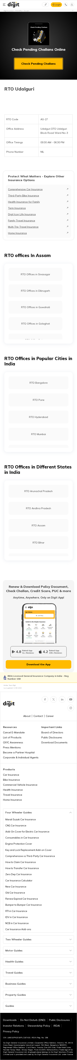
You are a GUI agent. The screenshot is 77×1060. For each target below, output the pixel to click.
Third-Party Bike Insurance (23, 195)
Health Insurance (13, 789)
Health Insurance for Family (24, 201)
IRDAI (57, 1025)
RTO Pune (38, 399)
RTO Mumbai (38, 434)
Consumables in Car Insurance (22, 837)
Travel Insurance (12, 794)
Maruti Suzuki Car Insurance (20, 819)
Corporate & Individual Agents (20, 757)
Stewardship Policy (39, 1025)
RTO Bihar (38, 542)
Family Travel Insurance (21, 220)
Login (58, 4)
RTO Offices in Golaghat (35, 323)
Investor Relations (13, 1025)
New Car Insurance (15, 886)
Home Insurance (17, 233)
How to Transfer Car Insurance (22, 868)
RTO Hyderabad (38, 417)
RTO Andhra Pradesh (38, 508)
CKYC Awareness (13, 742)
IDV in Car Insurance (16, 917)
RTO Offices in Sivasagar (35, 274)
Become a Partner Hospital (19, 752)
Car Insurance (11, 774)
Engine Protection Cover (18, 843)
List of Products (12, 737)
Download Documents (54, 742)
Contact (38, 716)
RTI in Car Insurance (16, 911)
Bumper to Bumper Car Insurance (23, 904)
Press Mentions (12, 747)
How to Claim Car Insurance (20, 862)
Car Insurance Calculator (18, 880)
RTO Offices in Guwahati (35, 307)
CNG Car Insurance (15, 825)
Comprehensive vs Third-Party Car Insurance (30, 856)
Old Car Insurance (15, 892)
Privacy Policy (11, 1031)
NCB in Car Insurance (17, 923)
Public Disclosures (51, 737)
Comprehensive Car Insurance (25, 189)
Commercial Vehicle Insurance (20, 784)
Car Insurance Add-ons (18, 929)
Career (50, 716)
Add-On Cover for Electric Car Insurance (27, 831)
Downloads (10, 1020)
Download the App (38, 664)
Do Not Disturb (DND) (33, 1020)
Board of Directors (52, 732)
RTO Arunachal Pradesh (38, 491)
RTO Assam (38, 525)
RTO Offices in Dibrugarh (35, 290)
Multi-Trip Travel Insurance (23, 226)
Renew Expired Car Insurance (21, 898)
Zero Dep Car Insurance (18, 874)
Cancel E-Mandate (14, 732)
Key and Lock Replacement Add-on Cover (28, 850)
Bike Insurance (11, 779)
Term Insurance (17, 208)
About (26, 716)
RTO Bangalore (39, 382)
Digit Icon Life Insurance (22, 214)
